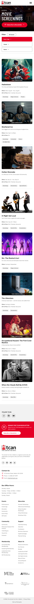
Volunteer (20, 526)
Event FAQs (5, 513)
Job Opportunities (22, 553)
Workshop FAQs (22, 515)
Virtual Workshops (22, 513)
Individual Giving (22, 524)
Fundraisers (21, 529)
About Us (21, 541)
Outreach (4, 535)
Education (4, 509)
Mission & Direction (23, 544)
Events (4, 501)
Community (4, 511)
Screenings (4, 506)
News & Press (21, 558)
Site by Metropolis (17, 602)
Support (20, 521)
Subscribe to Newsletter (13, 25)
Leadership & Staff (22, 551)
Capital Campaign (22, 533)
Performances (5, 504)
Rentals (20, 549)
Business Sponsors (23, 531)
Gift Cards (4, 515)
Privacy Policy (27, 599)
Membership (6, 541)
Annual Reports (22, 560)
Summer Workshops (23, 504)
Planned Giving (22, 536)
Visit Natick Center (22, 556)
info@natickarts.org (12, 478)
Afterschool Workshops (24, 506)
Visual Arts (4, 533)
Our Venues (21, 547)
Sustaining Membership (8, 548)
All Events (11, 34)
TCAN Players (5, 530)
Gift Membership (6, 555)
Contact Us (21, 563)
